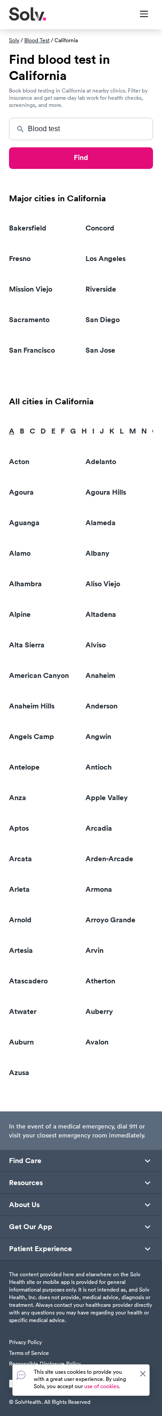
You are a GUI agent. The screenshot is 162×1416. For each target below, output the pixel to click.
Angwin (98, 736)
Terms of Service (29, 1353)
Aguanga (24, 522)
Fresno (20, 258)
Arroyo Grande (110, 920)
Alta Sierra (27, 645)
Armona (99, 889)
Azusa (19, 1072)
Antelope (24, 767)
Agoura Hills (106, 492)
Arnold (20, 920)
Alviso (96, 645)
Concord (100, 228)
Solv (14, 40)
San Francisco (32, 350)
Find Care (25, 1160)
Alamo (20, 553)
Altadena (101, 614)
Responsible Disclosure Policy (45, 1363)
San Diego (103, 319)
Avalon (97, 1042)
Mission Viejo (30, 289)
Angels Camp (31, 736)
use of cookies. (102, 1386)
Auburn (21, 1042)
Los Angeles (106, 258)
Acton (19, 461)
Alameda (101, 522)
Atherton (100, 981)
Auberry (99, 1011)
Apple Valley (107, 797)
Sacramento (29, 319)
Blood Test (37, 40)
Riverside (101, 289)
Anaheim (100, 675)
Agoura (21, 492)
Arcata (20, 858)
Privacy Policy (25, 1342)
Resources (26, 1182)
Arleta (19, 889)
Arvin (95, 950)
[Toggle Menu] (138, 15)
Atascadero (28, 981)
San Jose (100, 350)
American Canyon (39, 675)
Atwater (22, 1011)
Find (81, 157)
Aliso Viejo (103, 584)
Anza (17, 797)
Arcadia (99, 828)
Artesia (21, 950)
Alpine (20, 614)
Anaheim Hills (31, 706)
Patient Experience (40, 1248)
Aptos (19, 828)
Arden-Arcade (109, 858)
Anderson (101, 706)
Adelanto (101, 461)
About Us (24, 1204)
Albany (97, 553)
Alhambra (25, 584)
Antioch (99, 767)
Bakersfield (27, 228)
